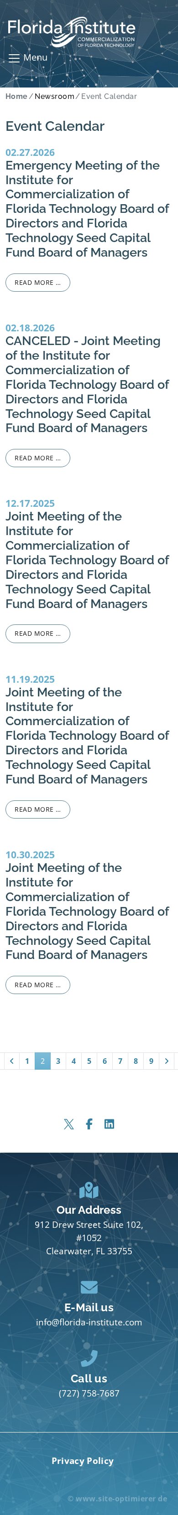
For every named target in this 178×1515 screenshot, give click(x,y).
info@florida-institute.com (89, 1322)
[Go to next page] (166, 1061)
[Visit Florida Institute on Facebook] (89, 1124)
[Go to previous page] (12, 1061)
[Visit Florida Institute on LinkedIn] (109, 1124)
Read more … (38, 282)
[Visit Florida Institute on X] (69, 1124)
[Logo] (71, 32)
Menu (34, 57)
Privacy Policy (83, 1460)
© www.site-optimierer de (117, 1499)
